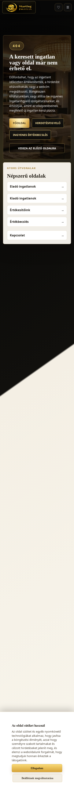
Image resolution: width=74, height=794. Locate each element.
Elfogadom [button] (37, 768)
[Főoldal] (19, 7)
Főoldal (19, 123)
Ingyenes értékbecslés (30, 135)
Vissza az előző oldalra (37, 148)
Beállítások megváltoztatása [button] (37, 778)
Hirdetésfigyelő (48, 123)
